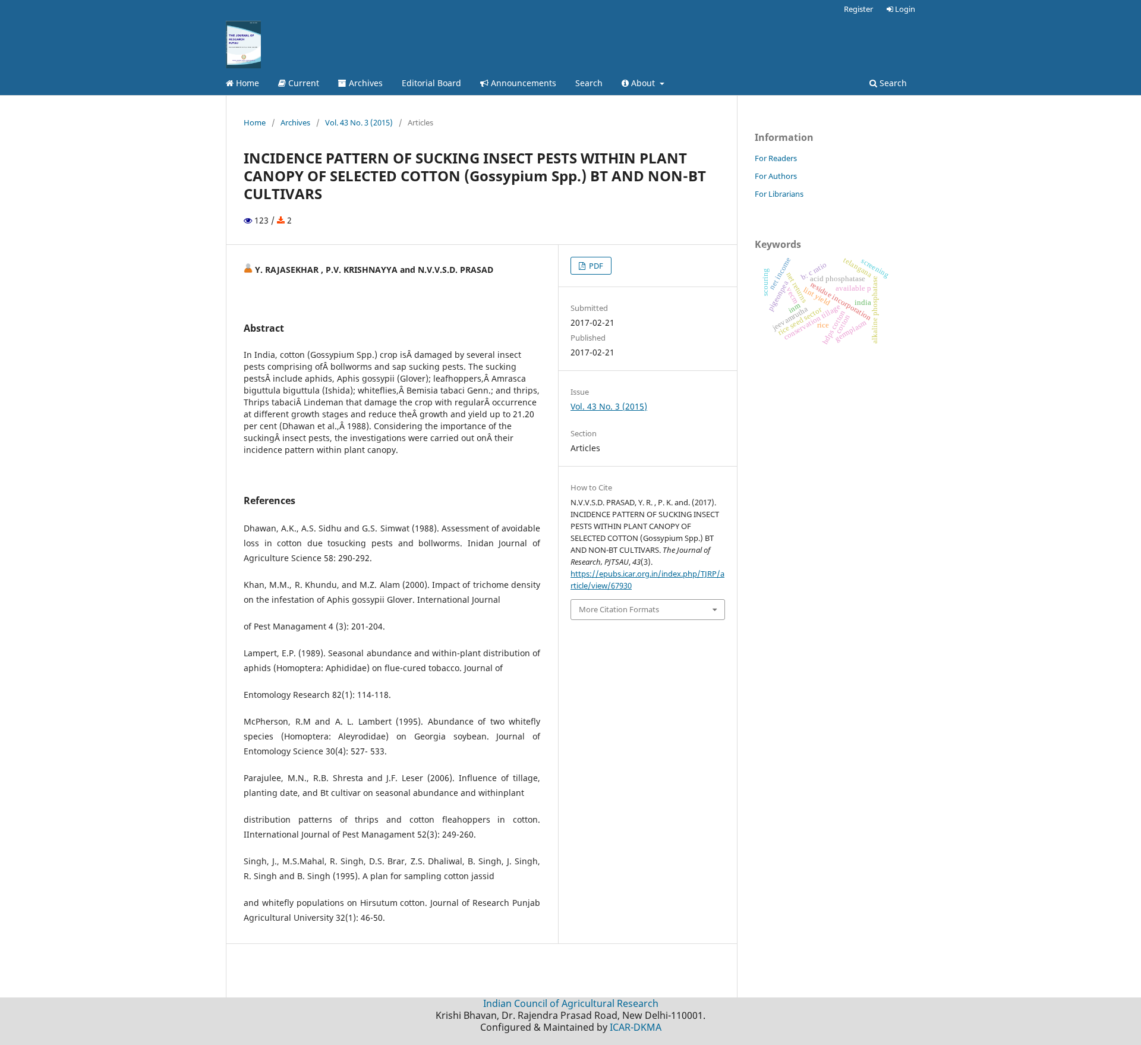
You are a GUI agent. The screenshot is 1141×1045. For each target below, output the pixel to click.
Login (904, 9)
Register (858, 9)
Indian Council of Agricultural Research (570, 1003)
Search (589, 83)
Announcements (522, 83)
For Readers (776, 158)
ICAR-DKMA (635, 1027)
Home (246, 83)
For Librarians (779, 193)
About (643, 83)
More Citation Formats (619, 609)
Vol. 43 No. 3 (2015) (359, 122)
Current (302, 83)
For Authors (776, 176)
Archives (364, 83)
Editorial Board (431, 83)
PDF (595, 265)
